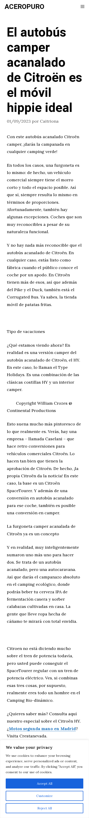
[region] (44, 779)
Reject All (44, 808)
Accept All (44, 783)
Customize (44, 796)
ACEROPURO (24, 7)
